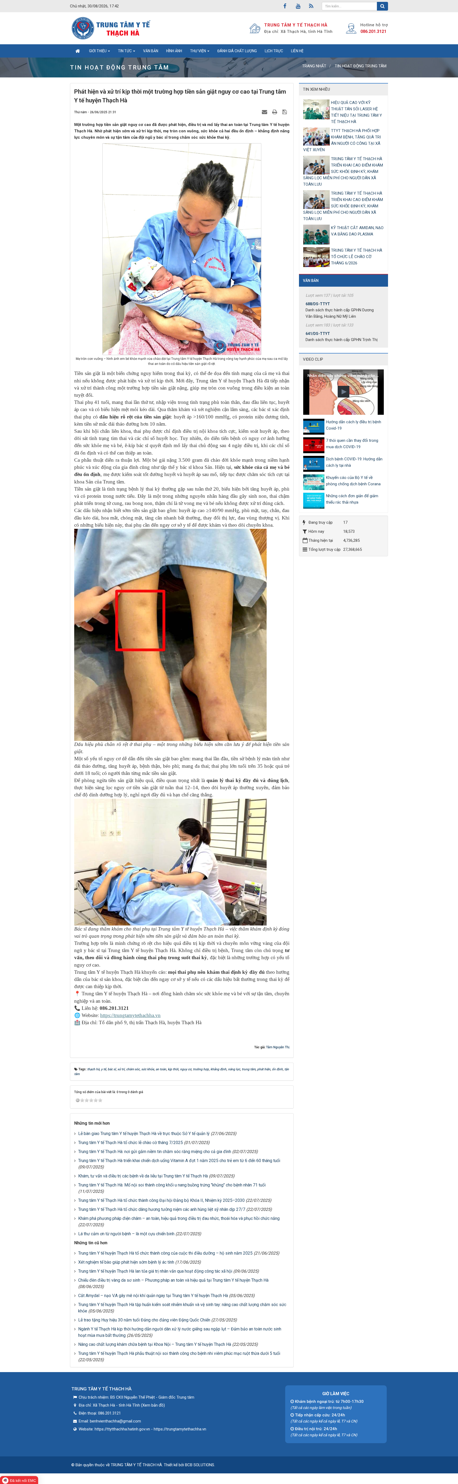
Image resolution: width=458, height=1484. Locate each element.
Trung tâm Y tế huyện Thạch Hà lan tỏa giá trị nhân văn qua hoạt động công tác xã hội (155, 1271)
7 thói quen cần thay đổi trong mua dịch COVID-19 (352, 443)
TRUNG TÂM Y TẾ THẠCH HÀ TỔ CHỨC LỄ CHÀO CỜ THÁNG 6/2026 (356, 256)
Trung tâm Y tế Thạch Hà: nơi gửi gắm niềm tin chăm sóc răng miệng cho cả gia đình (154, 1151)
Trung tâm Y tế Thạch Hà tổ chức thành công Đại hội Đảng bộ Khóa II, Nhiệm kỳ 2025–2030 (161, 1200)
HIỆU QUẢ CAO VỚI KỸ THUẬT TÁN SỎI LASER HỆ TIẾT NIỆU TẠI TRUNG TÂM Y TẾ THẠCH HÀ (356, 112)
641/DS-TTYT (318, 303)
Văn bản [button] (150, 51)
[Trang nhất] (77, 51)
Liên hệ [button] (297, 51)
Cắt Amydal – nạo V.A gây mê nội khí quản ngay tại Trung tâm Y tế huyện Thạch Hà (153, 1295)
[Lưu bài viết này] (285, 112)
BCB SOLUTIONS (199, 1465)
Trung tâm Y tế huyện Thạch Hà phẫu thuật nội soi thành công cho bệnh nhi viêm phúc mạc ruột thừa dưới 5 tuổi (179, 1353)
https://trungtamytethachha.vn (130, 1015)
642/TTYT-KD (317, 333)
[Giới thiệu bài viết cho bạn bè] (265, 112)
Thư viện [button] (198, 51)
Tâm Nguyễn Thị (277, 1047)
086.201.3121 (373, 31)
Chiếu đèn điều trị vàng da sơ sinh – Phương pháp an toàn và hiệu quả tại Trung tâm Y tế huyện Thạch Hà (173, 1280)
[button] (343, 392)
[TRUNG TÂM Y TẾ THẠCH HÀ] (111, 28)
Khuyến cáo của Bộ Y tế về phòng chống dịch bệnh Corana (353, 480)
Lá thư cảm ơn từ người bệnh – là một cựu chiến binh (126, 1233)
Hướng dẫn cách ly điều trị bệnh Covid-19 (353, 425)
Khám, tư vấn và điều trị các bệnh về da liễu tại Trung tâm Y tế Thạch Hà (143, 1176)
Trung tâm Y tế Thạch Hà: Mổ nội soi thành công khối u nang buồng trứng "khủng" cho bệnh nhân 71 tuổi (172, 1185)
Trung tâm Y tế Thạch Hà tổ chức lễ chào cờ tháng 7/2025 (130, 1142)
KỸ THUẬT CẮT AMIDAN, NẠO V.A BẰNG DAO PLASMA (357, 231)
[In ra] (275, 112)
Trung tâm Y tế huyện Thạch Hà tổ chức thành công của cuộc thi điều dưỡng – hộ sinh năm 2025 (165, 1253)
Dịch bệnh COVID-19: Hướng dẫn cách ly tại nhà (354, 462)
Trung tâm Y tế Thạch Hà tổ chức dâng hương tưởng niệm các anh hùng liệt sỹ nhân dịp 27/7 (161, 1209)
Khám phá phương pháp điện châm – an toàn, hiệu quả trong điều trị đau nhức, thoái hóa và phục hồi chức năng (179, 1218)
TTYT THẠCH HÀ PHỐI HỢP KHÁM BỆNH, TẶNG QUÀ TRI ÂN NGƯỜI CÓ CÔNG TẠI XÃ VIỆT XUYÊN (342, 140)
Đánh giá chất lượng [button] (237, 51)
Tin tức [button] (125, 51)
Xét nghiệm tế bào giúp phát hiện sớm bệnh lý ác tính (126, 1262)
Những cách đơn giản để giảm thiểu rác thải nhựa (352, 499)
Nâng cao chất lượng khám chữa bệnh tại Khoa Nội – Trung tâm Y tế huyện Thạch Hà (154, 1344)
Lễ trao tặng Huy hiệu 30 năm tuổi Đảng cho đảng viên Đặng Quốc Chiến (144, 1319)
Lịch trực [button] (274, 51)
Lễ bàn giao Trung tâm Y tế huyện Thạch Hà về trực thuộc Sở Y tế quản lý (144, 1133)
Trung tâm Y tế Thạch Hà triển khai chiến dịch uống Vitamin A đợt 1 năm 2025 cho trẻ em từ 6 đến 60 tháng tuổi (179, 1160)
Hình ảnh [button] (174, 51)
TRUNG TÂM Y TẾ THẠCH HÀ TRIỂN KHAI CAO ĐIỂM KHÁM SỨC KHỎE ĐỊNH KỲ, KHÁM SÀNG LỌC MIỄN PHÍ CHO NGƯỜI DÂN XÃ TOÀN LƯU (343, 171)
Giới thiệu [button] (98, 51)
